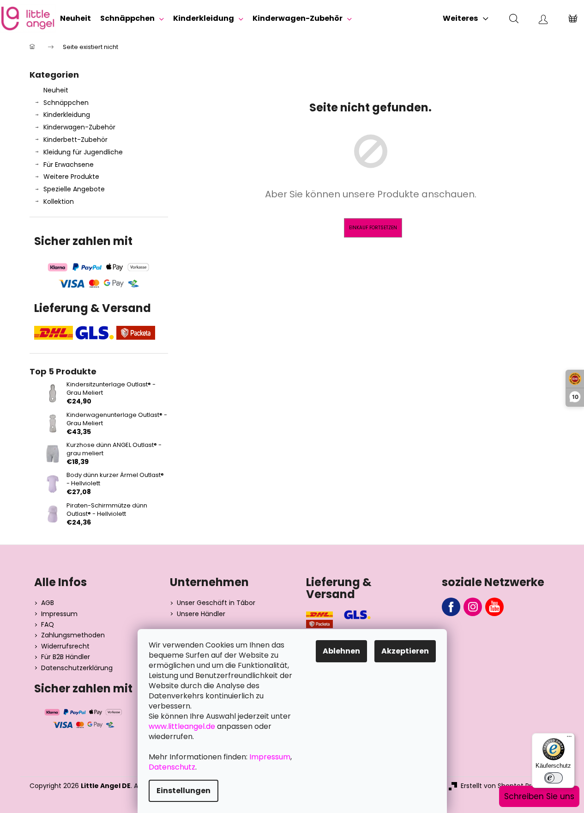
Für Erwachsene (68, 164)
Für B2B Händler (65, 657)
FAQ (47, 624)
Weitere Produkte (71, 176)
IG (473, 607)
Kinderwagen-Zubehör (79, 127)
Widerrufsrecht (65, 646)
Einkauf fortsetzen (373, 227)
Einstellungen (184, 790)
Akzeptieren (405, 651)
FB (451, 607)
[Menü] (569, 738)
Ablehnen (341, 651)
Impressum (59, 614)
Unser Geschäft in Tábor (216, 603)
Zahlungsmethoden (73, 635)
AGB (47, 603)
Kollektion (58, 201)
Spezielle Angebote (74, 189)
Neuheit (55, 90)
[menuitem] (75, 18)
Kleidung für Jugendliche (83, 152)
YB (494, 607)
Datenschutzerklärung (77, 668)
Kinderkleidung (66, 114)
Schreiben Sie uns (539, 796)
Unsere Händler (201, 614)
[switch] (553, 777)
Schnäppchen (66, 102)
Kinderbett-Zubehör (75, 139)
